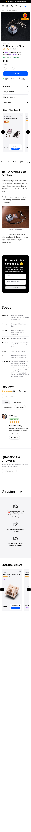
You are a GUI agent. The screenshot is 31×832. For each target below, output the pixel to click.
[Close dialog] (29, 409)
